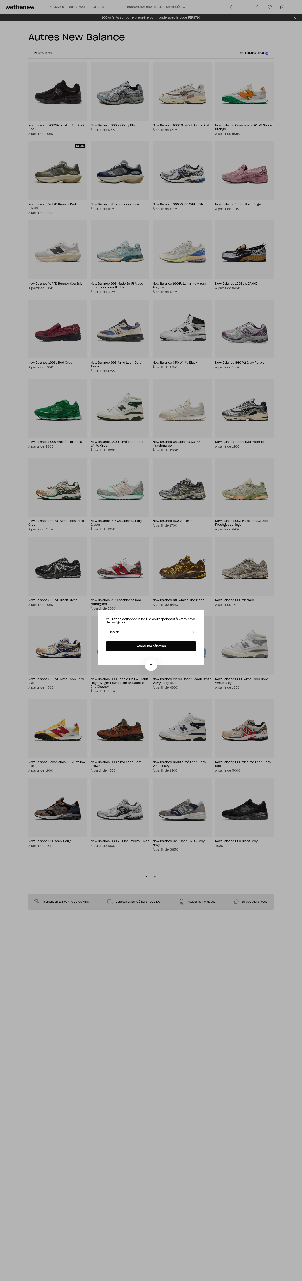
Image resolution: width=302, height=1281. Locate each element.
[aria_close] (151, 665)
